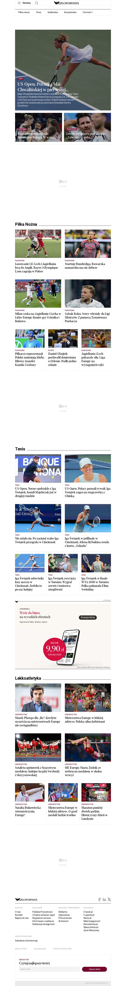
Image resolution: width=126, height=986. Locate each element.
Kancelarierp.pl (91, 924)
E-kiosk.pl (88, 912)
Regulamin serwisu (41, 918)
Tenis (38, 12)
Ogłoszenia (64, 915)
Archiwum (64, 921)
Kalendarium (40, 949)
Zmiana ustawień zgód (43, 915)
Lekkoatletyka (28, 678)
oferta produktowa (62, 949)
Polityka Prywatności (42, 912)
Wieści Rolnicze (91, 927)
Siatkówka (53, 12)
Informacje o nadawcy (43, 921)
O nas (18, 912)
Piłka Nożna (26, 224)
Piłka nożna (24, 12)
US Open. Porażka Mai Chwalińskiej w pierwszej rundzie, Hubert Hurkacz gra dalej (45, 87)
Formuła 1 (88, 12)
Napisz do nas (22, 918)
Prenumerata (65, 918)
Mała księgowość (92, 921)
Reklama (63, 912)
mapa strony (21, 949)
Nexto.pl (87, 918)
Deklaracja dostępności (43, 924)
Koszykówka (70, 12)
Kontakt (19, 915)
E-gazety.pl (89, 915)
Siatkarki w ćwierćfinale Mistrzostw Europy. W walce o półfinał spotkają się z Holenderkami (37, 135)
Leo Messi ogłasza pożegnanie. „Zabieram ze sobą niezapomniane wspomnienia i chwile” (86, 135)
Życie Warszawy (91, 930)
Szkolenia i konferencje (26, 940)
